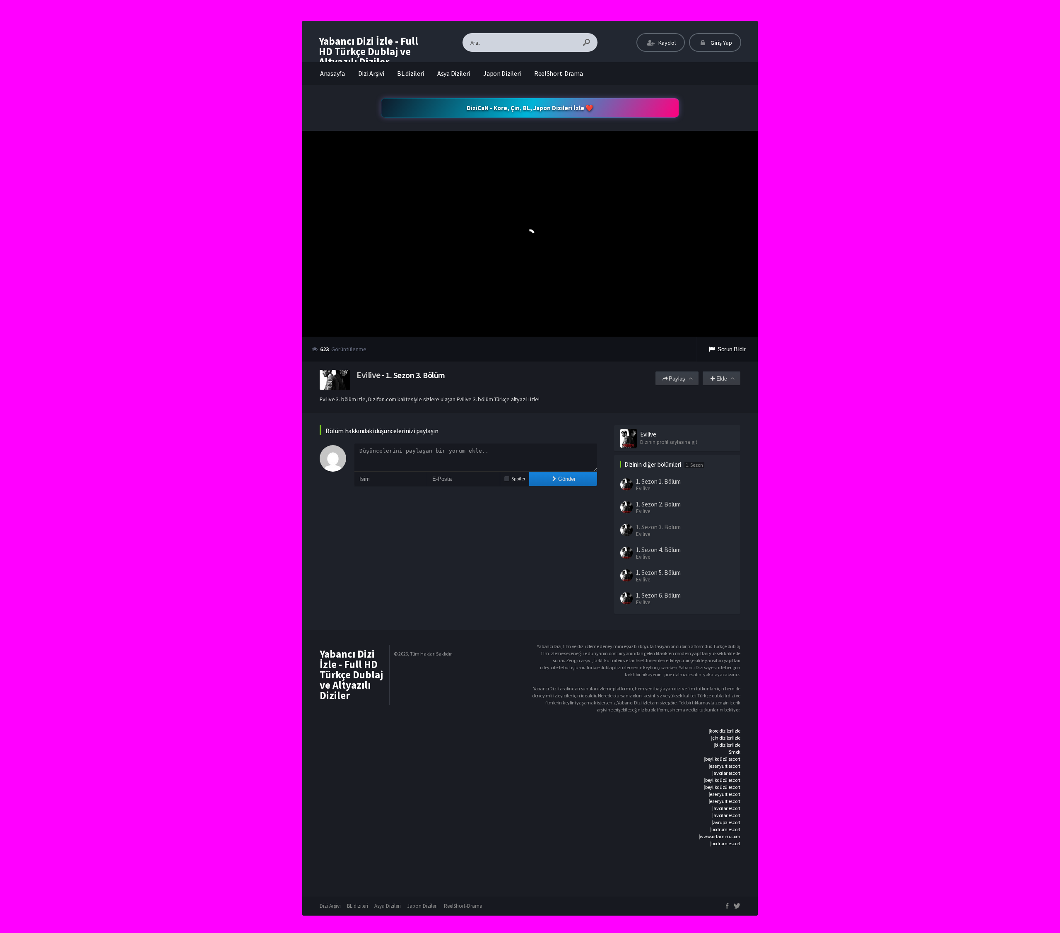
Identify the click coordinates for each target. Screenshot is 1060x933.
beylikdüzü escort (722, 759)
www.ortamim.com (720, 836)
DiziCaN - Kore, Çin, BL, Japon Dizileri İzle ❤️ (530, 108)
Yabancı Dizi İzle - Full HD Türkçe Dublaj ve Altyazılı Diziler (368, 51)
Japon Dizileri (502, 73)
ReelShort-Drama (558, 73)
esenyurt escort (725, 766)
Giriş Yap (720, 42)
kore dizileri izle (725, 731)
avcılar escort (726, 773)
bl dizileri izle (727, 745)
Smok (734, 752)
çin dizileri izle (726, 738)
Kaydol (666, 42)
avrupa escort (726, 822)
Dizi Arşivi (371, 73)
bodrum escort (725, 829)
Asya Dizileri (453, 73)
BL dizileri (410, 73)
